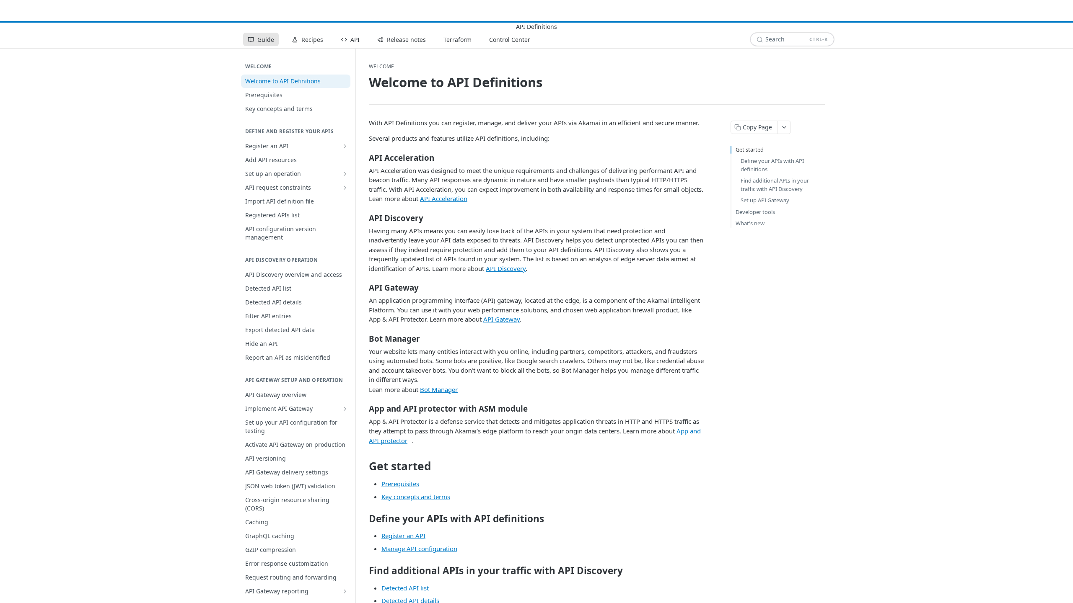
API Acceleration (443, 198)
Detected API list (405, 588)
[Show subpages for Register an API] (345, 146)
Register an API (403, 535)
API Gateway (501, 319)
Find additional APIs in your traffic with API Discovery (775, 185)
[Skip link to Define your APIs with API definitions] (363, 519)
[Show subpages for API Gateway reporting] (345, 591)
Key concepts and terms (415, 496)
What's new (750, 223)
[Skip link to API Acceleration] (363, 157)
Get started (750, 149)
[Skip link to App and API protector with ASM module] (363, 409)
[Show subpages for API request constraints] (345, 187)
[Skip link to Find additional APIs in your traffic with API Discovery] (363, 571)
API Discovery (506, 268)
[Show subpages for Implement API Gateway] (345, 408)
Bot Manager (439, 389)
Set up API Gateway (765, 200)
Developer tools (755, 212)
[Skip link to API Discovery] (363, 218)
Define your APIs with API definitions (772, 165)
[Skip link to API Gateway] (363, 288)
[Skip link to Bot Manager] (363, 338)
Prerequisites (400, 483)
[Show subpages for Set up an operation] (345, 173)
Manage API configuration (419, 548)
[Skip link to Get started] (363, 466)
